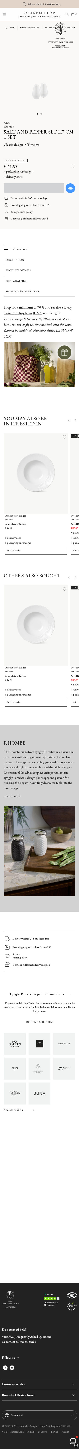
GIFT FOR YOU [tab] (19, 249)
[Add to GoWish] (70, 188)
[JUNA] (39, 1093)
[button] (38, 113)
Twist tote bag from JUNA (23, 313)
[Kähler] (39, 1044)
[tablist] (39, 270)
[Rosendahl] (64, 1044)
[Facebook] (5, 1367)
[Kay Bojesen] (15, 1044)
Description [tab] (15, 260)
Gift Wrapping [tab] (16, 281)
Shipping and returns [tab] (22, 291)
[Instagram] (12, 1367)
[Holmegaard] (15, 1069)
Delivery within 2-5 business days (44, 4)
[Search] (67, 14)
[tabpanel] (39, 352)
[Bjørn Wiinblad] (15, 1093)
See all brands (13, 1110)
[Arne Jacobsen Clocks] (64, 1069)
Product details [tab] (18, 270)
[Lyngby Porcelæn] (39, 1069)
